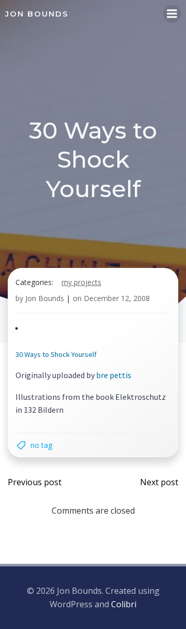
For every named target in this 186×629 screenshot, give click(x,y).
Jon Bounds (44, 298)
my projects (81, 282)
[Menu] (172, 14)
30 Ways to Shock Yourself (56, 354)
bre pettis (113, 375)
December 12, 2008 (117, 298)
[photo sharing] (17, 327)
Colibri (123, 604)
